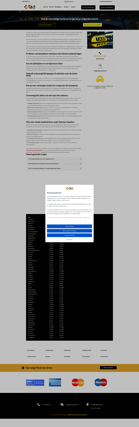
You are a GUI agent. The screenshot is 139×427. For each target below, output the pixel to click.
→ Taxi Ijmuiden (67, 350)
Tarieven (51, 7)
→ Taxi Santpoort (30, 350)
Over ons (45, 7)
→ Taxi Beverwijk (48, 350)
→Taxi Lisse (47, 356)
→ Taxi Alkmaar (67, 356)
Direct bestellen (89, 7)
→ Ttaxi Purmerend (31, 356)
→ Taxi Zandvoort (85, 356)
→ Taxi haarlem (103, 350)
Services (66, 7)
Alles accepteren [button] (69, 226)
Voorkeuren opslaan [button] (69, 235)
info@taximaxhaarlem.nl (72, 404)
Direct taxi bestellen (45, 25)
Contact (73, 7)
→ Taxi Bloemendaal (86, 350)
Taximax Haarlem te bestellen (34, 150)
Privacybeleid (69, 239)
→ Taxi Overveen (103, 356)
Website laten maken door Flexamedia (77, 414)
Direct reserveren (107, 7)
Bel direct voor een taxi (91, 25)
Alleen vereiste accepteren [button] (69, 230)
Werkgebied (58, 7)
